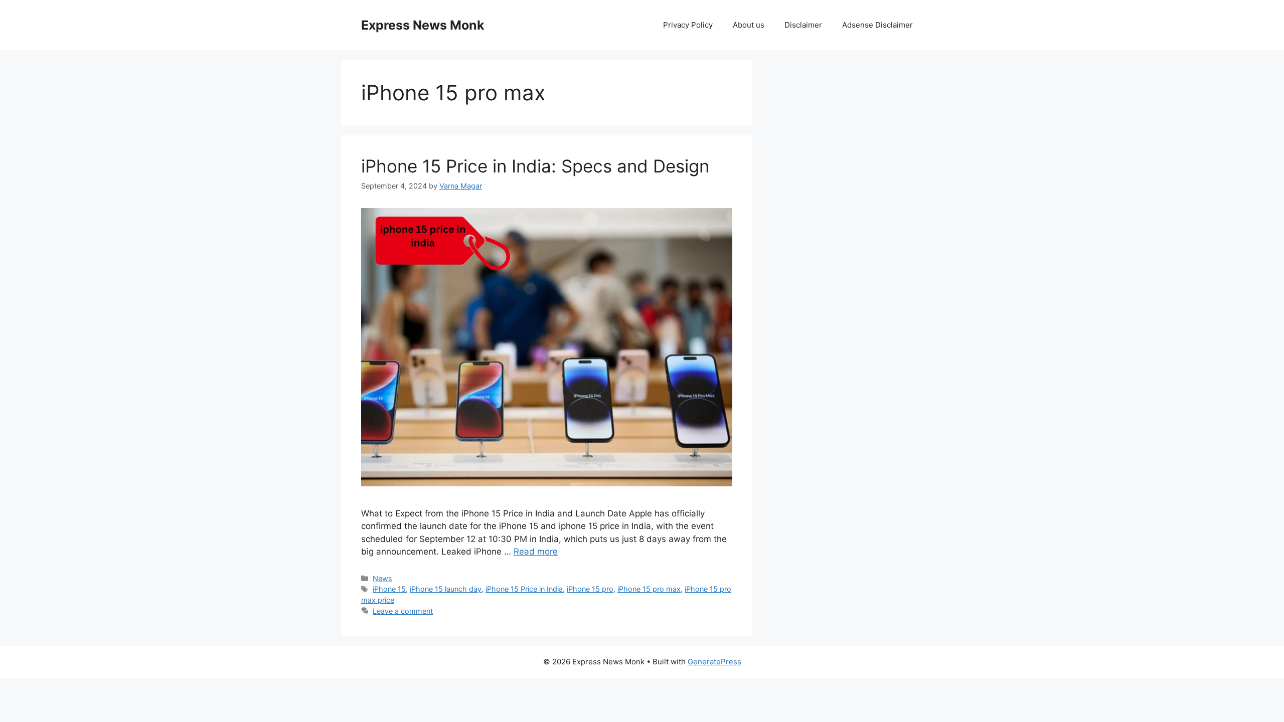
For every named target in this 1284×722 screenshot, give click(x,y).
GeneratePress (714, 661)
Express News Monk (423, 25)
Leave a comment (403, 611)
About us (748, 25)
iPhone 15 (389, 589)
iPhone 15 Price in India (524, 589)
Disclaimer (803, 25)
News (382, 578)
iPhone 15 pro (590, 589)
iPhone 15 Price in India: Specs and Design (535, 165)
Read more (536, 552)
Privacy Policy (688, 25)
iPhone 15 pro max (649, 589)
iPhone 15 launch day (446, 589)
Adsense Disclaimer (877, 25)
